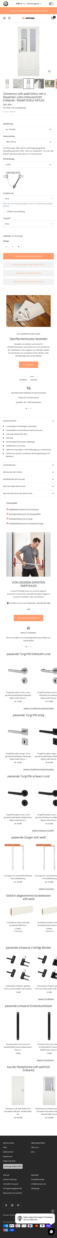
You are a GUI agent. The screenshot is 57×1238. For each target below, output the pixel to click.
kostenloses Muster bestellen (28, 282)
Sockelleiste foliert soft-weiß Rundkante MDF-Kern (18, 923)
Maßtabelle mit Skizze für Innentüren (23, 509)
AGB (5, 1147)
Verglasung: (8, 193)
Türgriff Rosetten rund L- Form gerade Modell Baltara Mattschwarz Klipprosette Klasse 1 (18, 817)
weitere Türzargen (46, 889)
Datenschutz (8, 1152)
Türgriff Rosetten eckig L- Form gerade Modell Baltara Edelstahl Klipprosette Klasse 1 (18, 756)
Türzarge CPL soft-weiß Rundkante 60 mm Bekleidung (18, 877)
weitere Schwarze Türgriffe (43, 830)
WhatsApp (35, 1188)
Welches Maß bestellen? (14, 486)
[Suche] (9, 18)
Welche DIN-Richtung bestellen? (18, 493)
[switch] (51, 3)
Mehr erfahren (42, 11)
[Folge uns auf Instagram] (12, 1205)
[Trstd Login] (53, 3)
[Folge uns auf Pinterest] (18, 1205)
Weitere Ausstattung (16, 211)
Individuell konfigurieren (28, 273)
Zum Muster (28, 365)
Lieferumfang (9, 465)
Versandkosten (20, 108)
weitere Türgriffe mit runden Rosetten (39, 708)
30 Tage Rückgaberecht (12, 1188)
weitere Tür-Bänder (46, 999)
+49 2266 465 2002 (43, 603)
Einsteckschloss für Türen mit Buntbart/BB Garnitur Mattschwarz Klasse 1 (18, 1047)
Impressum (7, 1156)
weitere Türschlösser (45, 1060)
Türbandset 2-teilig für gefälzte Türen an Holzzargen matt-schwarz (18, 987)
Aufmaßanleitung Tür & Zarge (20, 519)
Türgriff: (6, 218)
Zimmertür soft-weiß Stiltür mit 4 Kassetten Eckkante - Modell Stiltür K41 (18, 1111)
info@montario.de (38, 1184)
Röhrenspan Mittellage (14, 479)
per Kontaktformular (28, 618)
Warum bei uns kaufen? (12, 1193)
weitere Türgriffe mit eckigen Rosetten (38, 769)
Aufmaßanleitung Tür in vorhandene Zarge (25, 523)
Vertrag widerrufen (12, 1166)
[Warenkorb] (52, 18)
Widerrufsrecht (9, 1161)
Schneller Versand (10, 1184)
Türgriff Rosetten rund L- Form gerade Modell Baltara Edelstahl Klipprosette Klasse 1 (18, 695)
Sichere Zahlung (9, 1179)
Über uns (35, 1147)
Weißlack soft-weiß (12, 472)
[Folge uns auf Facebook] (6, 1205)
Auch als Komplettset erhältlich (28, 265)
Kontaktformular (37, 1179)
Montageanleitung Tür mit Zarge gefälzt (24, 514)
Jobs (33, 1152)
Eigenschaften (9, 421)
